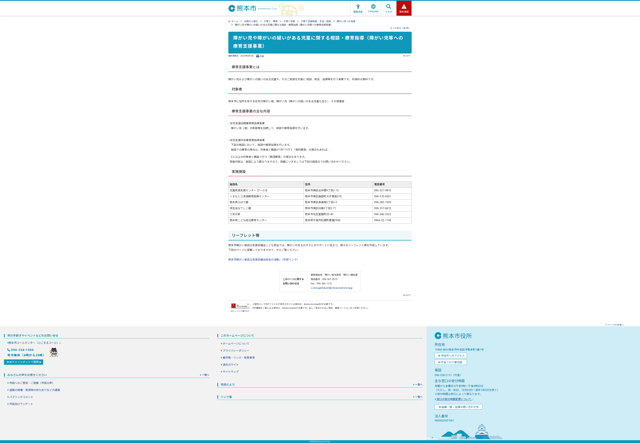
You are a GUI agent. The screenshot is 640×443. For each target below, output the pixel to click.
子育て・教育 (271, 21)
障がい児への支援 (346, 21)
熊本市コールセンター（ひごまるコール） (34, 342)
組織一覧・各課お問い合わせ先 (460, 407)
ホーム (234, 21)
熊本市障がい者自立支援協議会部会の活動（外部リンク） (263, 259)
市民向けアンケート (21, 404)
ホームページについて (236, 343)
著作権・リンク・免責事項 (239, 357)
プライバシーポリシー (236, 350)
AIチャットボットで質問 (24, 362)
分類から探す (251, 21)
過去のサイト (231, 364)
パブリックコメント (21, 397)
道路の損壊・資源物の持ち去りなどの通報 (34, 390)
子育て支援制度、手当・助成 (316, 21)
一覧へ (205, 374)
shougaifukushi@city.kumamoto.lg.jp (332, 288)
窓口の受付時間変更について (454, 399)
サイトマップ (231, 371)
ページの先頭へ (616, 325)
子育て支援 (289, 21)
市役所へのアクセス (453, 355)
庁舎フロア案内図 (451, 362)
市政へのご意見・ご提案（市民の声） (32, 383)
